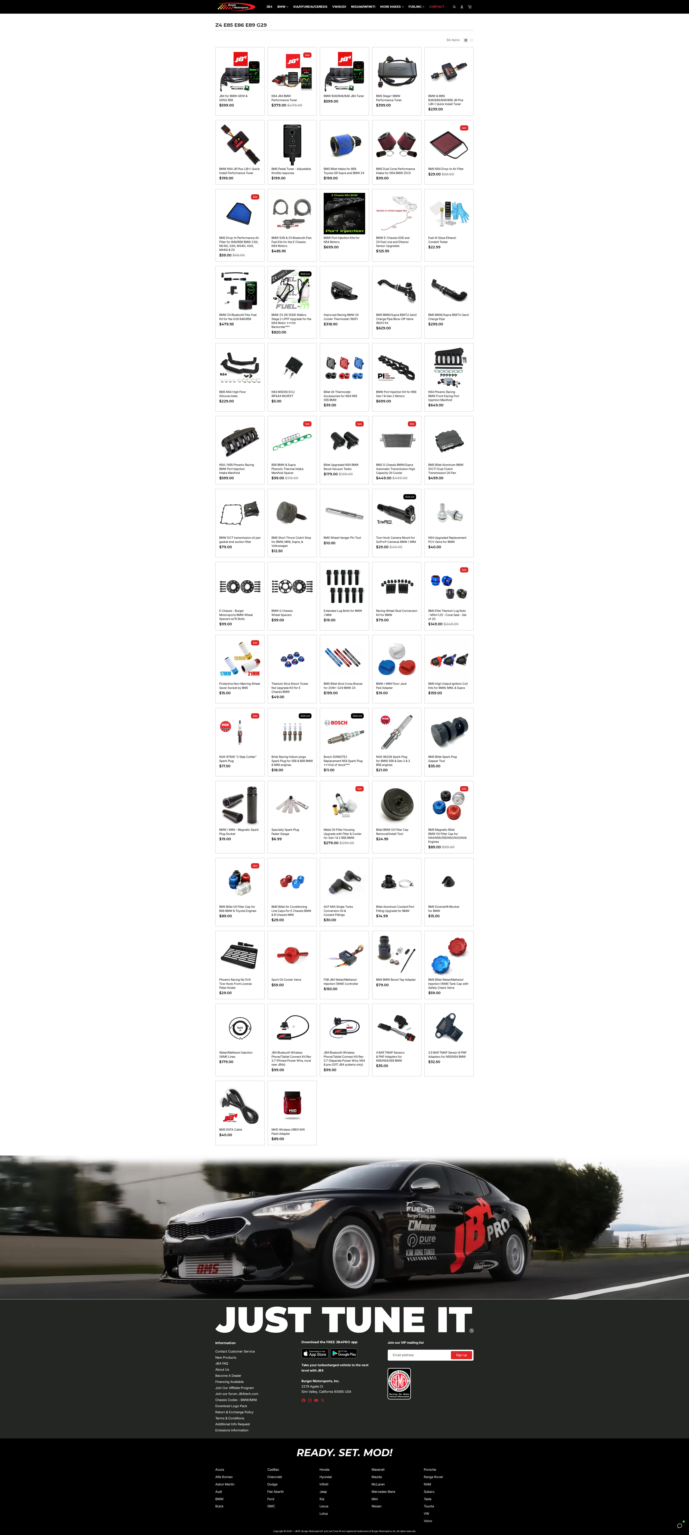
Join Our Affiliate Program (234, 1388)
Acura (219, 1469)
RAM (427, 1484)
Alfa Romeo (224, 1477)
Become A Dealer (228, 1376)
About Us (222, 1369)
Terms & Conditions (229, 1418)
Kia (322, 1499)
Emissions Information (231, 1430)
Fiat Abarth (275, 1492)
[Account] (462, 7)
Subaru (429, 1492)
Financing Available (229, 1382)
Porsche (430, 1469)
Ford (270, 1499)
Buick (219, 1506)
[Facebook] (303, 1400)
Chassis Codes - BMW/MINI (236, 1400)
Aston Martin (224, 1484)
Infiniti (324, 1484)
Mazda (377, 1477)
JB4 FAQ (221, 1363)
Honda (324, 1469)
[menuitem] (269, 7)
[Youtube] (316, 1400)
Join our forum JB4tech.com (236, 1394)
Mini (375, 1499)
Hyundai (326, 1477)
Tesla (427, 1499)
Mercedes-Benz (383, 1492)
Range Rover (433, 1477)
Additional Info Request (232, 1424)
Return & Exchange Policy (234, 1412)
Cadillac (273, 1469)
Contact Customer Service (235, 1351)
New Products (225, 1357)
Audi (218, 1492)
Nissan (376, 1506)
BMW (219, 1499)
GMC (271, 1506)
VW (426, 1513)
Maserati (378, 1469)
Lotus (324, 1513)
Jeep (323, 1492)
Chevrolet (274, 1477)
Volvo (428, 1521)
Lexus (324, 1506)
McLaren (378, 1484)
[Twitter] (322, 1400)
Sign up (461, 1355)
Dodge (272, 1484)
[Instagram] (310, 1400)
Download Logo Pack (231, 1406)
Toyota (429, 1506)
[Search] (454, 7)
